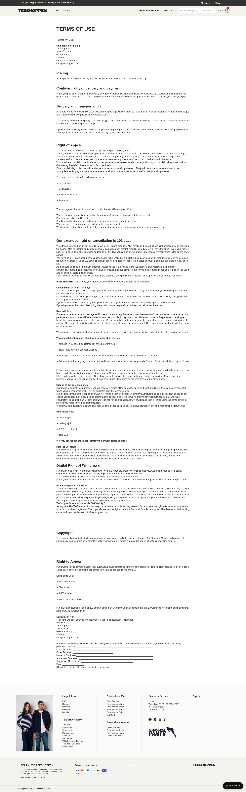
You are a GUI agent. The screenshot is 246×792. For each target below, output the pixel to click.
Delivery (66, 707)
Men (58, 10)
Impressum (67, 727)
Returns (65, 704)
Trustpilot (131, 765)
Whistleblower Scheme (72, 741)
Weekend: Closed (156, 707)
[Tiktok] (165, 719)
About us (205, 3)
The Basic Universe (71, 744)
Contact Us (153, 701)
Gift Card (111, 715)
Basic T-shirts (113, 701)
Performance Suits (115, 712)
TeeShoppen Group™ (41, 789)
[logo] (32, 10)
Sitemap (66, 735)
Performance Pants (115, 709)
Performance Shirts (115, 704)
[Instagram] (160, 719)
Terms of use (68, 730)
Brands (65, 712)
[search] (213, 10)
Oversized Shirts (114, 727)
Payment (66, 709)
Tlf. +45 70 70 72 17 (157, 709)
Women (66, 10)
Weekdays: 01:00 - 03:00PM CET (163, 704)
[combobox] (195, 10)
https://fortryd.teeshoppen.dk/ (122, 476)
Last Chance (167, 10)
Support (219, 3)
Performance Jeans (115, 707)
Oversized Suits (114, 735)
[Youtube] (150, 719)
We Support (67, 738)
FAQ (64, 701)
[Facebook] (155, 719)
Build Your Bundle (149, 10)
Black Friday (67, 746)
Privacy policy (68, 733)
